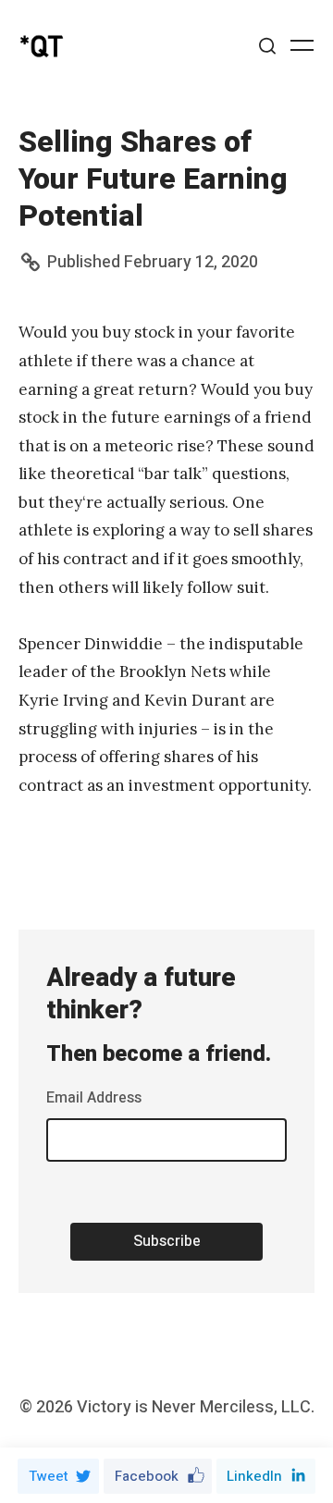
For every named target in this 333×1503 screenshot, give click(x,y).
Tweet (48, 1476)
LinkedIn (254, 1476)
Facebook (147, 1476)
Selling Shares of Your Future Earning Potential (153, 179)
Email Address (94, 1098)
